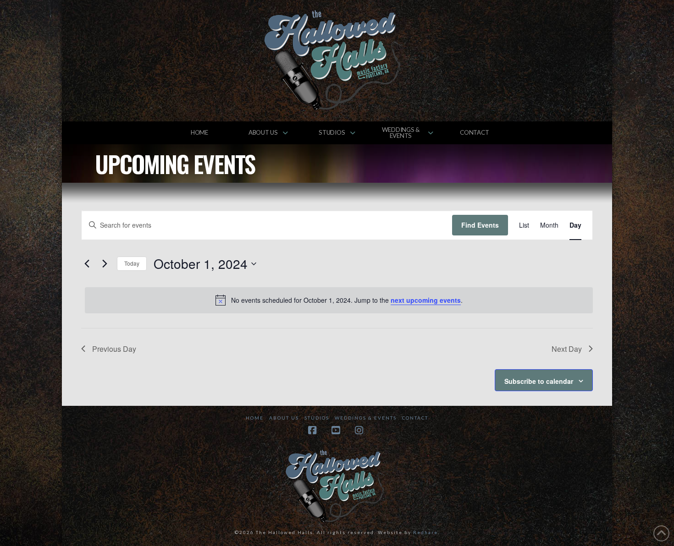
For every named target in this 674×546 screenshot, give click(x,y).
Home (255, 417)
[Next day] (104, 263)
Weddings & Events (366, 417)
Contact (415, 417)
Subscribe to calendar (538, 381)
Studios (316, 417)
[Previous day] (86, 263)
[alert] (339, 300)
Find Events (480, 224)
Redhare (425, 532)
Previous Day (114, 349)
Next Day (567, 349)
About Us (284, 417)
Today (131, 263)
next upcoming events (426, 300)
